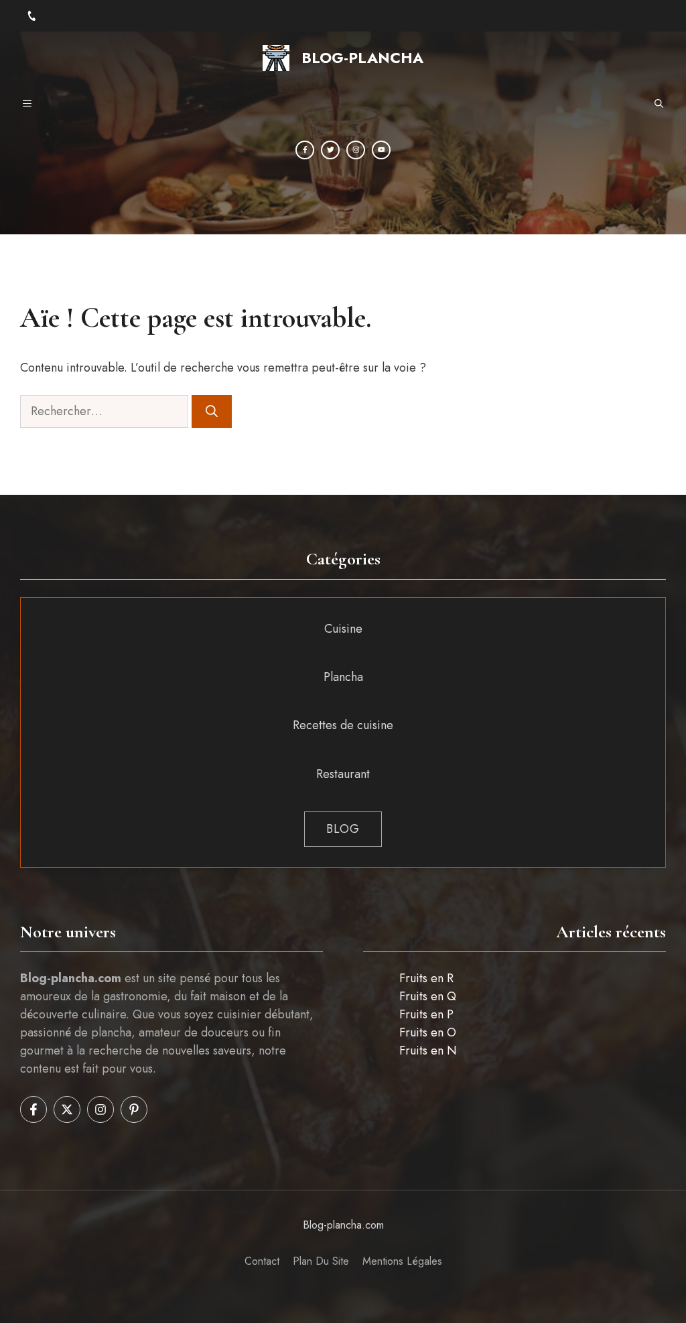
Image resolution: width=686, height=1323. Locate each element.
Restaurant (343, 774)
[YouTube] (381, 150)
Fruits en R (426, 978)
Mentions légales (402, 1261)
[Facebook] (304, 150)
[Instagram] (355, 150)
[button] (659, 104)
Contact (262, 1261)
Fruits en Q (427, 996)
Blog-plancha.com (343, 1225)
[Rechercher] (212, 411)
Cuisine (343, 628)
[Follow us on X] (67, 1109)
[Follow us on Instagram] (100, 1109)
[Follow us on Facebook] (33, 1109)
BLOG (343, 829)
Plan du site (321, 1261)
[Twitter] (330, 150)
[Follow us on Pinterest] (134, 1109)
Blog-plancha (362, 57)
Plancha (343, 677)
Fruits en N (428, 1050)
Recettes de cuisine (343, 725)
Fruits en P (426, 1014)
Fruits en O (427, 1032)
